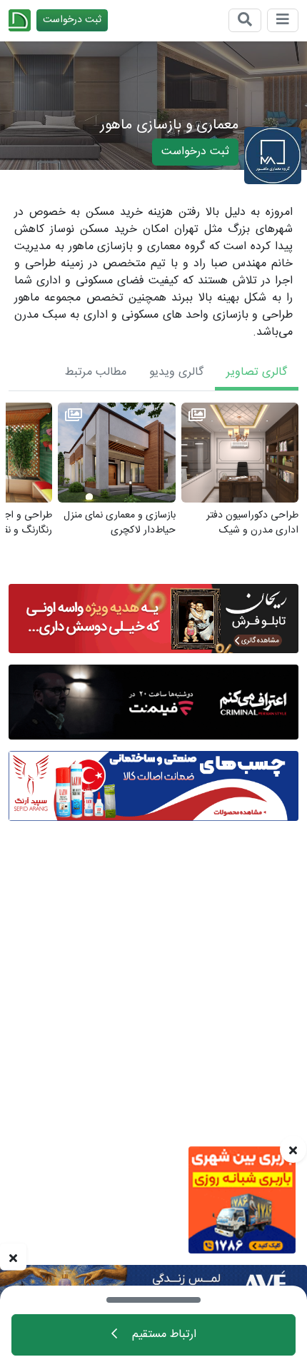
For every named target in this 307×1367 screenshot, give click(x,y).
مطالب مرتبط (95, 372)
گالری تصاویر (256, 372)
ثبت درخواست (72, 20)
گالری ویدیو (176, 372)
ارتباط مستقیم (162, 1334)
